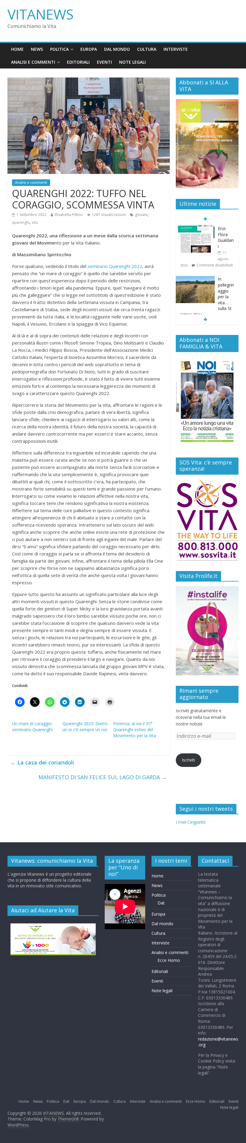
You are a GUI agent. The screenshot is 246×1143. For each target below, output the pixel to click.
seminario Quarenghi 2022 (115, 266)
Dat (161, 903)
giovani (141, 214)
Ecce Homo (169, 960)
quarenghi (20, 222)
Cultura (146, 49)
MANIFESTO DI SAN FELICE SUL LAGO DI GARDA (102, 777)
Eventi (104, 62)
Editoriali (78, 62)
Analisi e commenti (33, 62)
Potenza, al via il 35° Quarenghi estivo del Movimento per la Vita (134, 729)
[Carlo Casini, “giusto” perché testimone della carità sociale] (195, 290)
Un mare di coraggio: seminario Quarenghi (32, 726)
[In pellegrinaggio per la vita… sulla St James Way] (195, 229)
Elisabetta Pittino (69, 214)
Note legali (132, 62)
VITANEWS (41, 14)
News (37, 49)
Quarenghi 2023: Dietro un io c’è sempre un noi (85, 726)
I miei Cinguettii (191, 822)
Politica (59, 49)
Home (17, 49)
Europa (88, 49)
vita (35, 222)
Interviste (176, 49)
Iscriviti (188, 760)
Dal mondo (117, 49)
